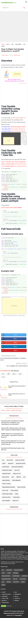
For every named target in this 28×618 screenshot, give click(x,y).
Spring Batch (18, 594)
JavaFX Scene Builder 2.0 (18, 118)
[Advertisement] (14, 27)
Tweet (15, 334)
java (7, 55)
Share (15, 338)
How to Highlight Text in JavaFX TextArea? (17, 366)
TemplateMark (18, 615)
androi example (14, 490)
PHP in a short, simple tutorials (11, 410)
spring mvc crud (16, 473)
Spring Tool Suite (21, 487)
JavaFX (3, 463)
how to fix (17, 470)
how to (4, 55)
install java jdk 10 (6, 497)
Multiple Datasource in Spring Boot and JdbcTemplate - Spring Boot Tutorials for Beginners (12, 435)
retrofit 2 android (6, 483)
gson (13, 477)
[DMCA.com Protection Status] (6, 606)
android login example (7, 493)
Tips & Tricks (5, 490)
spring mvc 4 (15, 500)
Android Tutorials (6, 594)
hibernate (18, 477)
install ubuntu (16, 497)
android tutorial (16, 575)
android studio (5, 466)
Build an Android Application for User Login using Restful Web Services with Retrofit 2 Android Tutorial (13, 442)
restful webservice (16, 480)
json (24, 477)
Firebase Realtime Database (8, 487)
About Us (4, 600)
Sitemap (17, 600)
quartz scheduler (6, 500)
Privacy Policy (5, 602)
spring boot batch (6, 473)
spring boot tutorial (20, 463)
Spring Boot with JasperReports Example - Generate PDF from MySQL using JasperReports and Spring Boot (13, 422)
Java (16, 592)
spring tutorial (5, 477)
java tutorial (10, 460)
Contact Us (17, 598)
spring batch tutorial (7, 470)
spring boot (10, 463)
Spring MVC (4, 596)
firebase (23, 581)
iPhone (16, 493)
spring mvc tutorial (19, 460)
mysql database (6, 480)
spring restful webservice (17, 466)
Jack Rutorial (15, 370)
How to (16, 596)
